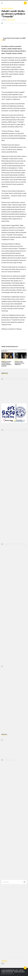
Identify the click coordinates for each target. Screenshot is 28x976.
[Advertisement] (12, 718)
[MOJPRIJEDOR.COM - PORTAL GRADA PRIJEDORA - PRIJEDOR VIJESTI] (2, 3)
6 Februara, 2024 (11, 19)
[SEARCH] (24, 882)
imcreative (11, 973)
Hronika (4, 8)
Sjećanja (10, 8)
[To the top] (25, 967)
